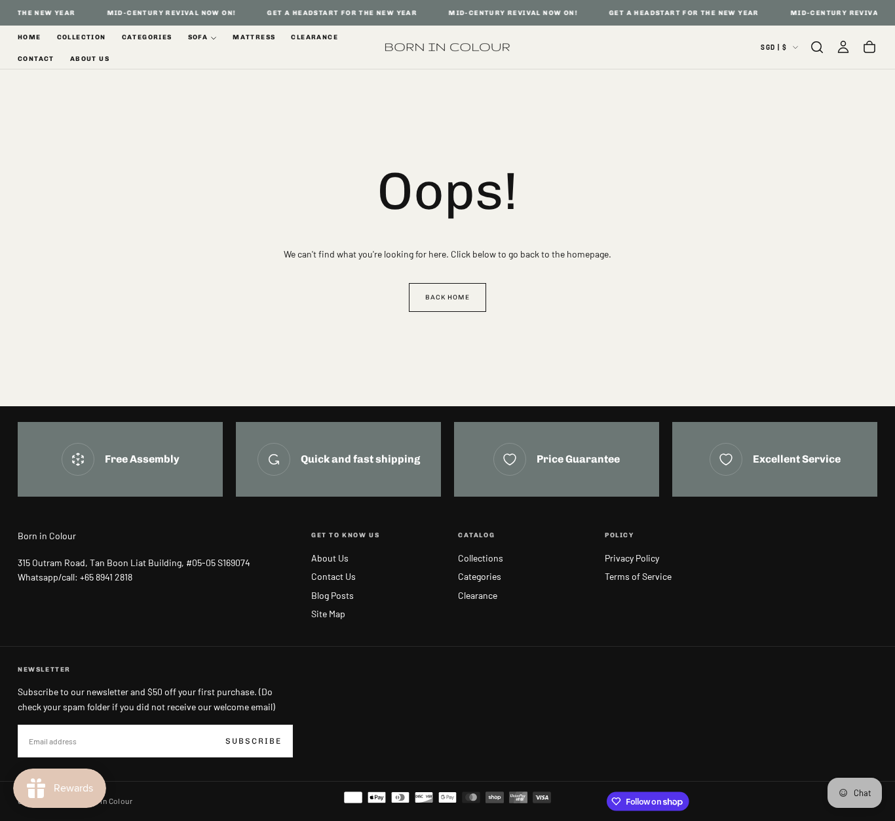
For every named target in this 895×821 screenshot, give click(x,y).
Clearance (314, 37)
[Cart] (869, 47)
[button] (817, 47)
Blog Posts (332, 595)
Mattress (254, 37)
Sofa (198, 37)
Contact (36, 59)
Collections (480, 557)
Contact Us (333, 576)
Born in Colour (47, 535)
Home (29, 37)
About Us (89, 59)
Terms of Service (638, 576)
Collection (81, 37)
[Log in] (843, 47)
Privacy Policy (632, 557)
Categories (147, 37)
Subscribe (253, 741)
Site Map (328, 613)
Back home (447, 297)
